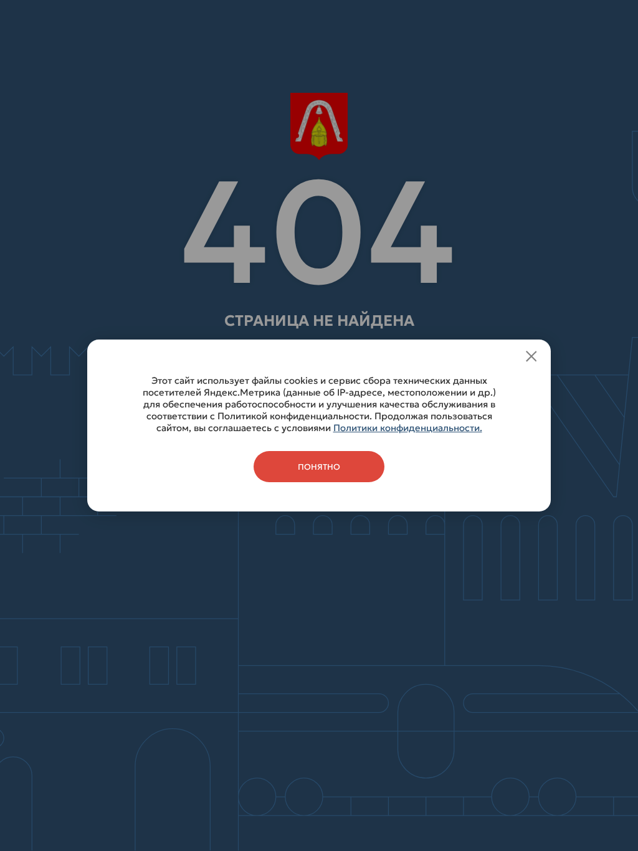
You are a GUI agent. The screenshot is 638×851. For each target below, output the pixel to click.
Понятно (319, 467)
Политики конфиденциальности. (407, 428)
